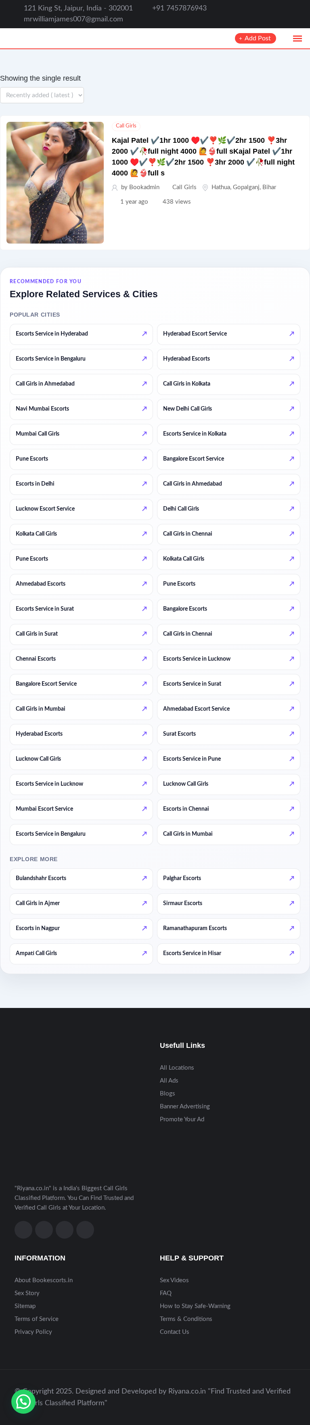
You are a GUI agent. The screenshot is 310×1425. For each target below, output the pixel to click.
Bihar (269, 187)
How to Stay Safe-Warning (195, 1306)
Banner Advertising (185, 1107)
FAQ (166, 1293)
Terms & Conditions (186, 1319)
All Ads (169, 1081)
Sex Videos (174, 1280)
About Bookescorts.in (44, 1280)
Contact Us (174, 1332)
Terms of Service (37, 1319)
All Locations (177, 1068)
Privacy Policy (33, 1332)
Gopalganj (246, 187)
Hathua (221, 187)
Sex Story (27, 1293)
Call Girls (126, 126)
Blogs (167, 1094)
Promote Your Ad (182, 1119)
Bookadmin (144, 187)
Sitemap (25, 1306)
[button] (23, 1402)
